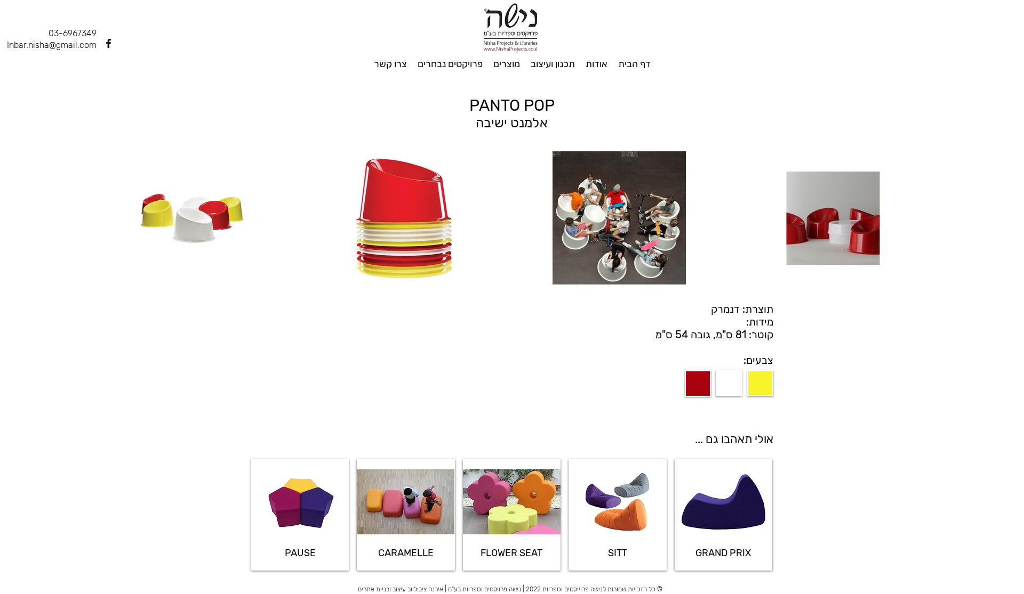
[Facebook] (108, 43)
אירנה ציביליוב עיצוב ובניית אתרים (400, 589)
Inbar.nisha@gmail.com (52, 45)
